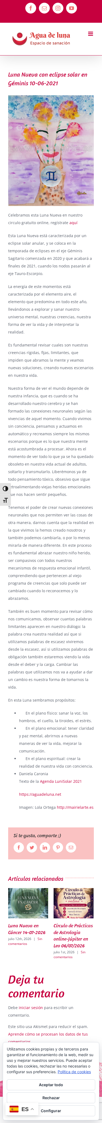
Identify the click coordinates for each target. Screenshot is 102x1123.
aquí (74, 222)
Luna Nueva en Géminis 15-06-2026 (81, 932)
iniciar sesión (31, 1007)
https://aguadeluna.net (40, 794)
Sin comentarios (36, 954)
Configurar (51, 1110)
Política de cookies (74, 1071)
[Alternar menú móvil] (91, 34)
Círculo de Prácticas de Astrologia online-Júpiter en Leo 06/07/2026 (40, 935)
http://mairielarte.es (75, 807)
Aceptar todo (51, 1084)
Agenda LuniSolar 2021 (61, 781)
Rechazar (51, 1097)
